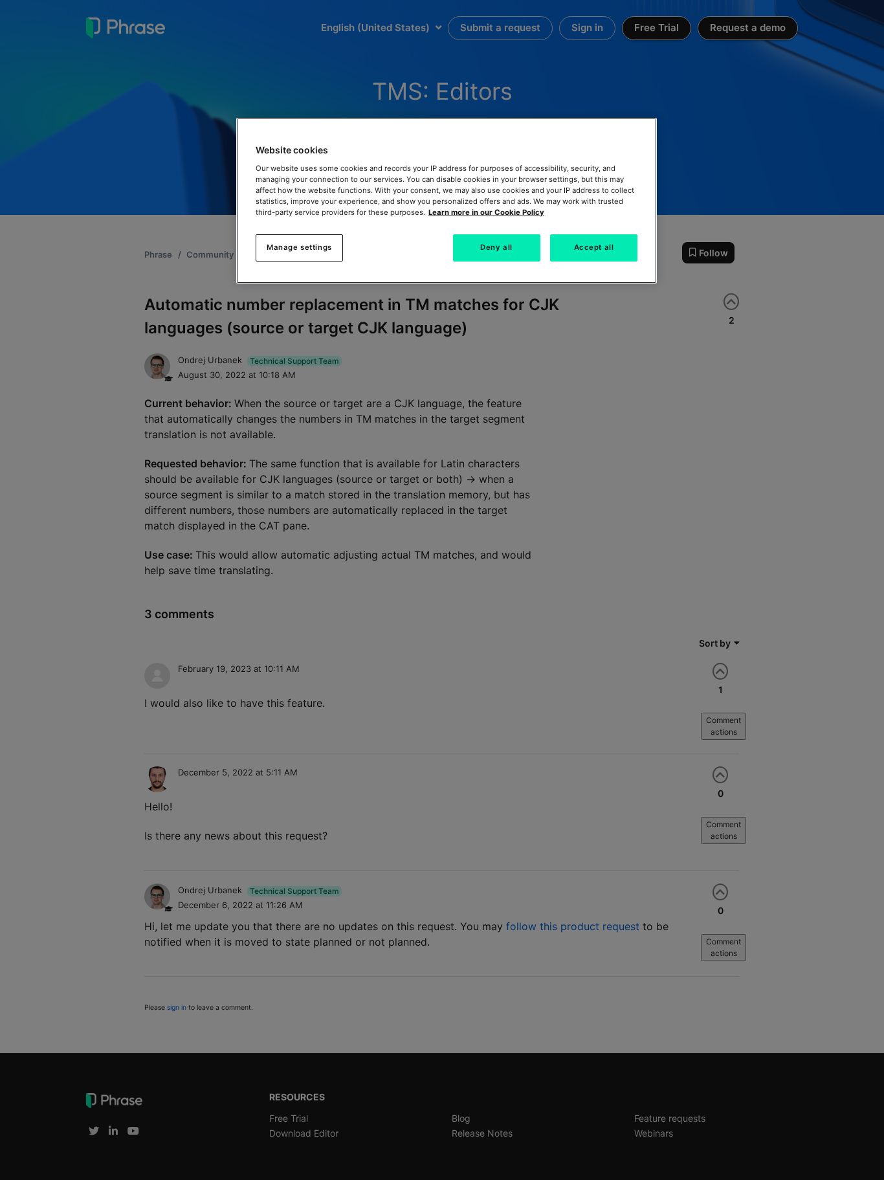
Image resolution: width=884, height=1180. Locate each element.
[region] (446, 201)
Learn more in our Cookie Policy (486, 212)
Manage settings (299, 247)
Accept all (594, 247)
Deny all (496, 247)
